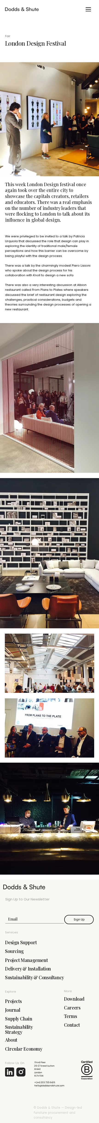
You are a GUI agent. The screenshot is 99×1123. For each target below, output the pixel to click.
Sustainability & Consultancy (34, 977)
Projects (13, 1001)
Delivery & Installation (28, 969)
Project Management (26, 960)
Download (74, 999)
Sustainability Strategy (18, 1029)
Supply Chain (18, 1018)
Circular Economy (23, 1049)
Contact (72, 1025)
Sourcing (14, 951)
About (11, 1040)
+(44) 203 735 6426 (44, 1082)
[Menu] (88, 9)
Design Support (21, 942)
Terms (70, 1016)
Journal (12, 1010)
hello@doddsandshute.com (49, 1085)
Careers (72, 1008)
